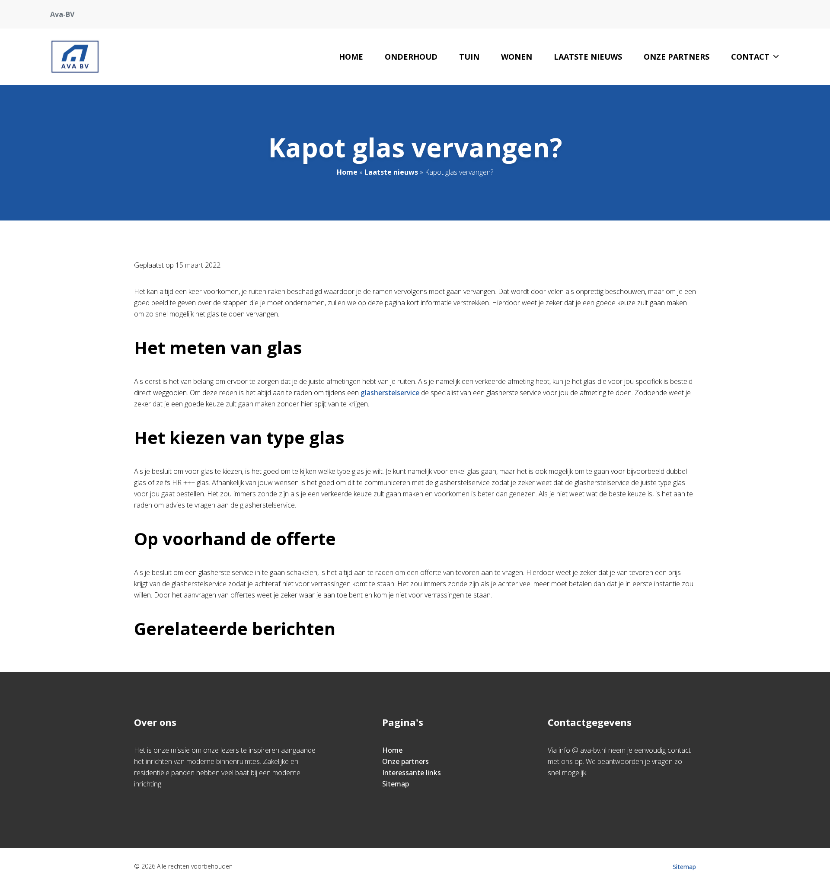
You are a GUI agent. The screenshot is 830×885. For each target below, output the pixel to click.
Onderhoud (411, 56)
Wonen (516, 56)
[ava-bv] (75, 56)
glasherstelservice (390, 392)
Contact (750, 56)
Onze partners (676, 56)
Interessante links (411, 772)
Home (351, 56)
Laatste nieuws (588, 56)
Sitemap (395, 784)
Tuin (469, 56)
